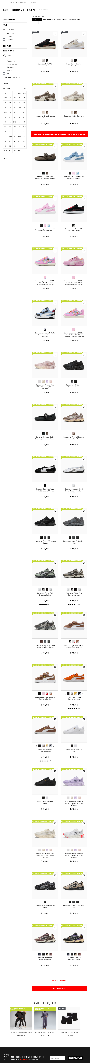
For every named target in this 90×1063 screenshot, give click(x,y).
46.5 (10, 141)
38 (10, 127)
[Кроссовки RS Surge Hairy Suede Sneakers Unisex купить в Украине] (45, 625)
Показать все (59, 988)
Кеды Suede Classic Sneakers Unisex (74, 698)
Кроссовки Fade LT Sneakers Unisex (45, 542)
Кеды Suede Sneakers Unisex (74, 750)
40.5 (10, 131)
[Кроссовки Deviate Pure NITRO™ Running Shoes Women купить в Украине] (45, 365)
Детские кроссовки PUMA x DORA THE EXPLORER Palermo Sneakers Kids (45, 282)
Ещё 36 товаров (59, 981)
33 (14, 117)
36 (19, 122)
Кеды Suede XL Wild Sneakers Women (45, 65)
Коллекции (22, 3)
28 (24, 107)
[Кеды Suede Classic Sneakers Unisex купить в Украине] (74, 677)
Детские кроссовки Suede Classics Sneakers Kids (73, 646)
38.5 (15, 127)
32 (5, 117)
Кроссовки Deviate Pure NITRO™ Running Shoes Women (45, 387)
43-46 (10, 136)
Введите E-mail (55, 1058)
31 (19, 112)
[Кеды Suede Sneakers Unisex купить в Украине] (74, 729)
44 (14, 136)
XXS (5, 146)
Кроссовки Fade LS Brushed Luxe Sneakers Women (73, 438)
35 (5, 122)
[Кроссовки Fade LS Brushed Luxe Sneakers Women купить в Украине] (74, 417)
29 (10, 112)
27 (14, 107)
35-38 (14, 122)
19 (24, 98)
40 (5, 131)
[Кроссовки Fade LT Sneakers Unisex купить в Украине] (45, 521)
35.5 (10, 122)
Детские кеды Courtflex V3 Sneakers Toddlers (74, 177)
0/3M (19, 93)
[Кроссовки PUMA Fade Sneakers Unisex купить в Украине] (45, 573)
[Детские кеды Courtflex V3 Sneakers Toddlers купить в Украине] (74, 156)
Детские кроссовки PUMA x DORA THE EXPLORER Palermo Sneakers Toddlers (74, 334)
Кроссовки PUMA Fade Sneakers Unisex (45, 594)
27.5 (19, 107)
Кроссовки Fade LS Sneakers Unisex (45, 958)
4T (19, 98)
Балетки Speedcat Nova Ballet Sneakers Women (45, 490)
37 (24, 122)
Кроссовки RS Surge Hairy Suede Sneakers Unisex (45, 646)
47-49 (19, 141)
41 (14, 131)
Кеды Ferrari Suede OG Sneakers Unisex (73, 229)
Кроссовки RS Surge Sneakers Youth (73, 386)
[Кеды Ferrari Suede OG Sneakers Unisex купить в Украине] (74, 208)
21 (10, 103)
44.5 (19, 136)
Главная (11, 3)
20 (5, 103)
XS (10, 146)
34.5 (24, 117)
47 (14, 141)
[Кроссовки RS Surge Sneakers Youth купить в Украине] (74, 365)
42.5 (24, 131)
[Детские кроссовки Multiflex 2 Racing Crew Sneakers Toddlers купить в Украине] (45, 313)
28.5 (5, 112)
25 (5, 107)
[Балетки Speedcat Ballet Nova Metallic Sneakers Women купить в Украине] (74, 469)
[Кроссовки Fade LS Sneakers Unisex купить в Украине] (45, 937)
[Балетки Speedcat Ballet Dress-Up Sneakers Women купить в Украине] (45, 156)
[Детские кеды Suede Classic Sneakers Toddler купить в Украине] (45, 677)
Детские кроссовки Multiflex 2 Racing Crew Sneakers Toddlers (45, 334)
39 (19, 127)
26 (10, 107)
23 (19, 103)
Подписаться (75, 1058)
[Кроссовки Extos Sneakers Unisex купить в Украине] (45, 96)
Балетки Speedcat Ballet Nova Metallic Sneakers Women (74, 491)
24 (24, 103)
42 (19, 131)
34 (19, 117)
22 (14, 103)
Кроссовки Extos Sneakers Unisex (45, 117)
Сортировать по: (38, 16)
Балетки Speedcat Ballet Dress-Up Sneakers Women (45, 177)
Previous (36, 590)
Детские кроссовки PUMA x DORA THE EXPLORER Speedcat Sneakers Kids (74, 282)
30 (14, 112)
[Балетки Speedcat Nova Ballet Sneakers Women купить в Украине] (45, 469)
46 (5, 141)
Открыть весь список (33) (11, 77)
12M (10, 98)
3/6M (24, 93)
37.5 (5, 127)
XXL (15, 151)
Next (54, 590)
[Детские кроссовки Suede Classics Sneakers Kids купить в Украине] (74, 625)
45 (24, 136)
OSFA (5, 151)
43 (5, 136)
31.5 (24, 112)
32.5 (10, 117)
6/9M (5, 98)
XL (10, 151)
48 (24, 141)
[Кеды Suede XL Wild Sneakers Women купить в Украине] (45, 44)
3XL (19, 151)
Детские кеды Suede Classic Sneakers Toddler (45, 698)
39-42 (24, 127)
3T (14, 98)
